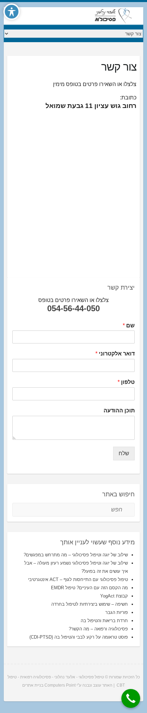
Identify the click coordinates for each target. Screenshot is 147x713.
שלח (124, 453)
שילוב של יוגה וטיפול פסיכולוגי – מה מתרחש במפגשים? (76, 554)
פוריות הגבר (116, 612)
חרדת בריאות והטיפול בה (104, 620)
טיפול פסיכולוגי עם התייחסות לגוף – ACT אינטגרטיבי (78, 579)
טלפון (126, 382)
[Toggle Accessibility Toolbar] (11, 11)
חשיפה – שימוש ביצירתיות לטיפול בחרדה (89, 604)
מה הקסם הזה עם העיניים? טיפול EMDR (89, 587)
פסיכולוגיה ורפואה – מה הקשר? (98, 628)
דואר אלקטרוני (115, 353)
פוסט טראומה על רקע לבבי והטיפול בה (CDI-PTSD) (78, 637)
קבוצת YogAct (114, 596)
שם (129, 325)
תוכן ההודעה (119, 410)
